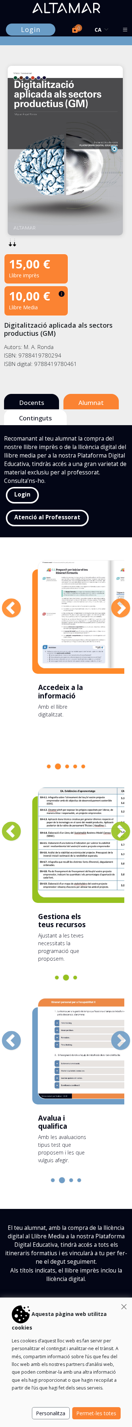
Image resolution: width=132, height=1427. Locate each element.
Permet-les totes (96, 1413)
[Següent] (113, 601)
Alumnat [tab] (91, 402)
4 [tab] (77, 768)
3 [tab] (69, 768)
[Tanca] (124, 1307)
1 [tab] (50, 768)
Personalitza (50, 1413)
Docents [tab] (31, 402)
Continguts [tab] (35, 418)
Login (30, 29)
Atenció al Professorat (47, 517)
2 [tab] (58, 767)
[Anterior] (4, 601)
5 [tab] (85, 768)
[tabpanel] (65, 642)
